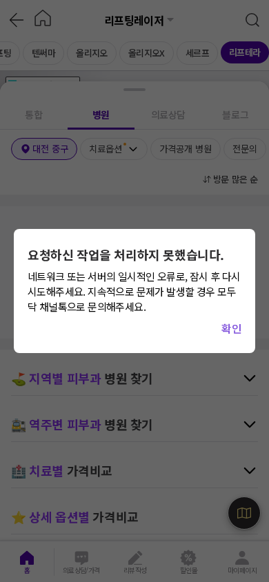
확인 (231, 328)
